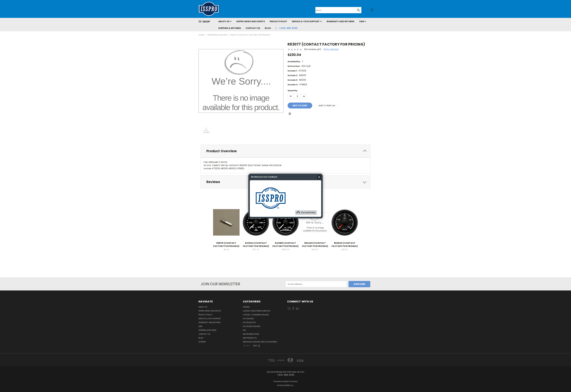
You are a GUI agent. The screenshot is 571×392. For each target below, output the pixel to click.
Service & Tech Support (306, 21)
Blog (268, 28)
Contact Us (253, 28)
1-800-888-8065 (288, 28)
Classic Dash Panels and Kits (256, 311)
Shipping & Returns (229, 28)
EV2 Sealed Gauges (251, 326)
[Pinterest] (289, 114)
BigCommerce (291, 381)
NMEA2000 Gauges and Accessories (260, 342)
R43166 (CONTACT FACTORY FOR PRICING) (285, 245)
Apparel (246, 307)
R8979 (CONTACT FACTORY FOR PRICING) (226, 245)
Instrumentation (251, 334)
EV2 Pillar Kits (249, 322)
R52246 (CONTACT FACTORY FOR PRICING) (315, 245)
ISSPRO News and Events (250, 21)
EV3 (244, 330)
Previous (563, 382)
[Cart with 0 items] (371, 9)
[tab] (285, 151)
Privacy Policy (278, 21)
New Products (250, 338)
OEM (361, 21)
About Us (224, 21)
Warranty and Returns (340, 21)
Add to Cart (226, 224)
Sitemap (202, 342)
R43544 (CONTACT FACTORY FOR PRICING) (256, 245)
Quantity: (293, 90)
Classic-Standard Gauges (256, 314)
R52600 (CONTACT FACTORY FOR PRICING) (345, 245)
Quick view (226, 219)
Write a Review (331, 49)
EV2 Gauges (248, 318)
